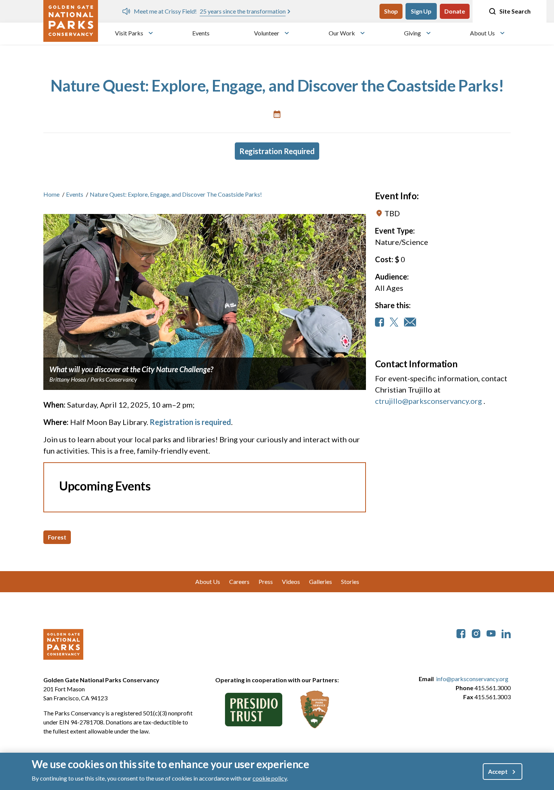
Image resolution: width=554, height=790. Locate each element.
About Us (482, 33)
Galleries (320, 581)
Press (266, 581)
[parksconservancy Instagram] (476, 632)
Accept (498, 771)
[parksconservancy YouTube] (491, 632)
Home (51, 194)
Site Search (515, 11)
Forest (57, 537)
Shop (391, 11)
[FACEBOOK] (379, 322)
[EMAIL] (410, 322)
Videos (291, 581)
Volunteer (266, 33)
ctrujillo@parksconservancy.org (428, 400)
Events (201, 33)
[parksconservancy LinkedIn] (506, 632)
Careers (239, 581)
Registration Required (277, 151)
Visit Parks (129, 33)
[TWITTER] (394, 322)
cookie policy (270, 778)
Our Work (342, 33)
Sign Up (421, 11)
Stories (350, 581)
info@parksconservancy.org (472, 678)
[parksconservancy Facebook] (460, 632)
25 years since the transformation (243, 11)
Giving (412, 33)
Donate (454, 11)
